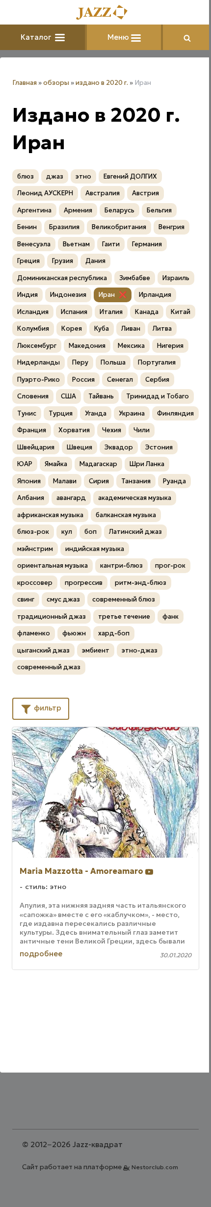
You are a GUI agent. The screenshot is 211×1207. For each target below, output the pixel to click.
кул (66, 531)
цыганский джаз (43, 650)
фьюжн (74, 633)
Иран (107, 294)
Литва (162, 328)
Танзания (136, 481)
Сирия (99, 481)
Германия (147, 244)
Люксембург (36, 345)
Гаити (111, 244)
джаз (54, 176)
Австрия (145, 193)
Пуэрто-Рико (38, 379)
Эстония (159, 447)
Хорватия (74, 430)
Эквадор (119, 447)
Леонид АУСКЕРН (45, 193)
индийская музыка (94, 549)
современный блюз (123, 599)
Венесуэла (34, 244)
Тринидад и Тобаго (157, 396)
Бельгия (159, 210)
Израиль (175, 278)
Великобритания (119, 227)
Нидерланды (38, 362)
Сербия (157, 379)
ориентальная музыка (52, 565)
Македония (87, 345)
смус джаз (63, 599)
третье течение (124, 616)
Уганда (95, 413)
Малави (65, 481)
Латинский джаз (135, 531)
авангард (71, 498)
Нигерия (170, 345)
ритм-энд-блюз (140, 582)
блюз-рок (33, 531)
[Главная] (105, 13)
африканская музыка (50, 515)
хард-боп (114, 633)
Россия (83, 379)
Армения (78, 210)
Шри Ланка (147, 464)
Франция (31, 430)
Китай (180, 312)
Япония (29, 481)
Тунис (26, 413)
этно (83, 176)
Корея (71, 328)
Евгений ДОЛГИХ (130, 176)
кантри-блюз (121, 565)
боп (90, 531)
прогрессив (84, 582)
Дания (95, 261)
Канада (146, 312)
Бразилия (64, 227)
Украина (132, 413)
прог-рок (170, 565)
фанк (170, 616)
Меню (119, 37)
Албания (30, 498)
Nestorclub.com (155, 1167)
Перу (80, 362)
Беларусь (119, 210)
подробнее (41, 953)
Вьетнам (76, 244)
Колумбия (33, 328)
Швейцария (35, 447)
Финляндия (175, 413)
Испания (74, 312)
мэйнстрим (35, 549)
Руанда (174, 481)
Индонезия (68, 294)
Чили (141, 430)
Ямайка (56, 464)
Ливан (130, 328)
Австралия (102, 193)
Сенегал (120, 379)
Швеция (79, 447)
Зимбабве (134, 278)
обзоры (56, 83)
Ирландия (155, 294)
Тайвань (101, 396)
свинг (25, 599)
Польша (113, 362)
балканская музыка (126, 515)
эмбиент (95, 650)
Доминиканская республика (62, 278)
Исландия (33, 312)
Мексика (131, 345)
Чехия (111, 430)
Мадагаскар (98, 464)
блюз (25, 176)
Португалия (157, 362)
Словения (33, 396)
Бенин (27, 227)
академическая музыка (134, 498)
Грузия (62, 261)
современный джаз (48, 667)
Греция (28, 261)
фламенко (33, 633)
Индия (27, 294)
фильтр (46, 707)
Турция (61, 413)
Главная (24, 83)
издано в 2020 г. (102, 83)
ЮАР (24, 464)
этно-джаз (140, 650)
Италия (111, 312)
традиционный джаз (51, 616)
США (68, 396)
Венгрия (171, 227)
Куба (101, 328)
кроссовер (35, 582)
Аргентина (34, 210)
